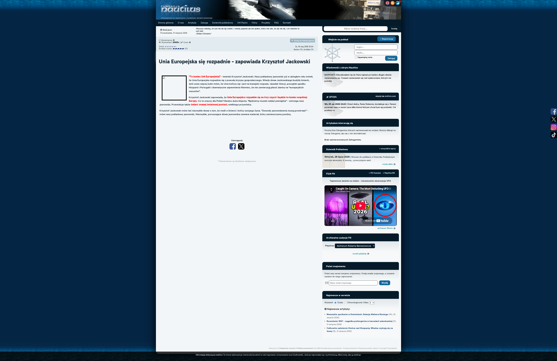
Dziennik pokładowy (222, 22)
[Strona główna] (191, 18)
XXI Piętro (242, 22)
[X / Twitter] (241, 146)
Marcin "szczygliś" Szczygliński (385, 348)
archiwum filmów (385, 228)
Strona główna (165, 22)
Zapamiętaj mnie (364, 57)
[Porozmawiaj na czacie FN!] (398, 3)
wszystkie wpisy (388, 149)
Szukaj (394, 29)
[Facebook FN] (554, 111)
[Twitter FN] (554, 119)
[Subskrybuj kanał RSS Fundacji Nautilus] (393, 3)
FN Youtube (375, 173)
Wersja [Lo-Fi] (274, 348)
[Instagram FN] (554, 127)
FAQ (276, 22)
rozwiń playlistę (360, 253)
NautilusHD (389, 173)
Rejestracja (387, 39)
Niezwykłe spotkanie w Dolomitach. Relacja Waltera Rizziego (357, 314)
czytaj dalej (387, 164)
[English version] (387, 3)
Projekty (266, 22)
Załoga (204, 22)
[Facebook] (232, 146)
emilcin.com (390, 96)
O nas (181, 22)
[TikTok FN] (554, 135)
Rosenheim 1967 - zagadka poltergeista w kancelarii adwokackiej (359, 321)
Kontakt (287, 22)
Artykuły (192, 22)
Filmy (254, 22)
